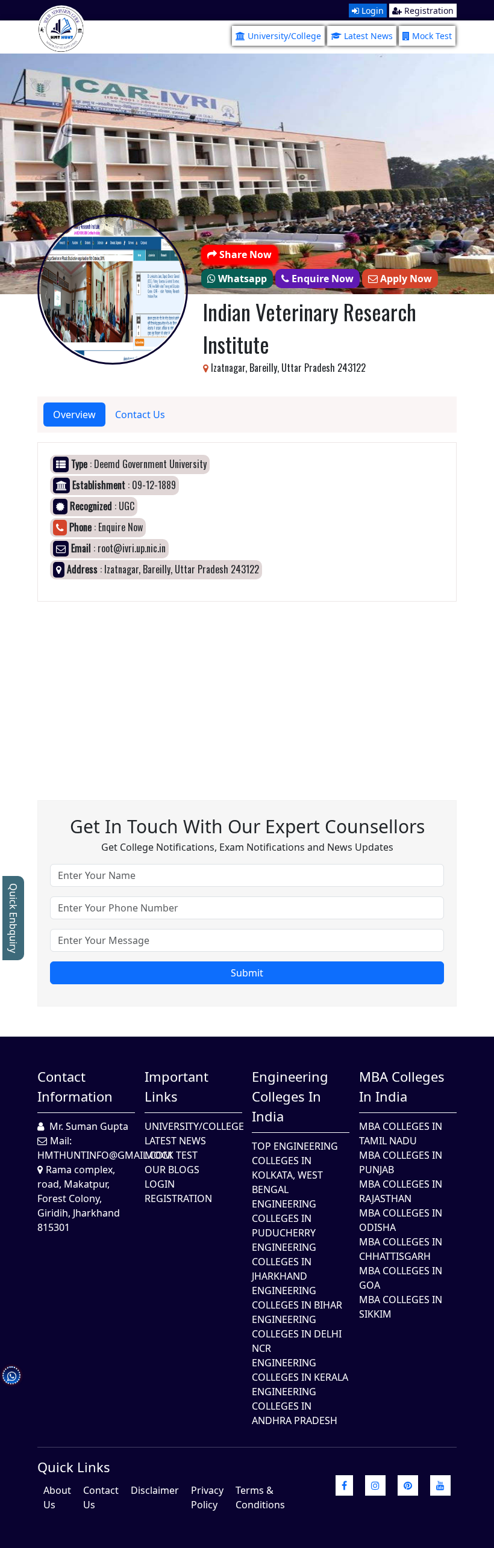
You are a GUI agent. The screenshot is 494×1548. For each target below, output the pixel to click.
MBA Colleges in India (402, 1086)
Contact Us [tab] (140, 414)
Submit (247, 972)
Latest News (368, 36)
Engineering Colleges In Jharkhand (284, 1262)
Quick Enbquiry (13, 918)
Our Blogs (172, 1169)
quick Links (73, 1467)
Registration (428, 10)
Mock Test (432, 36)
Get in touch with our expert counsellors (247, 826)
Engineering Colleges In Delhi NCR (297, 1334)
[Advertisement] (247, 686)
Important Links (176, 1086)
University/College (284, 36)
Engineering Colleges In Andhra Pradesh (294, 1406)
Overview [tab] (74, 414)
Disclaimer (155, 1490)
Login (371, 10)
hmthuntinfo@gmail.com (104, 1155)
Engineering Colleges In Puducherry (284, 1218)
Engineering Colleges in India (290, 1096)
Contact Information (75, 1086)
